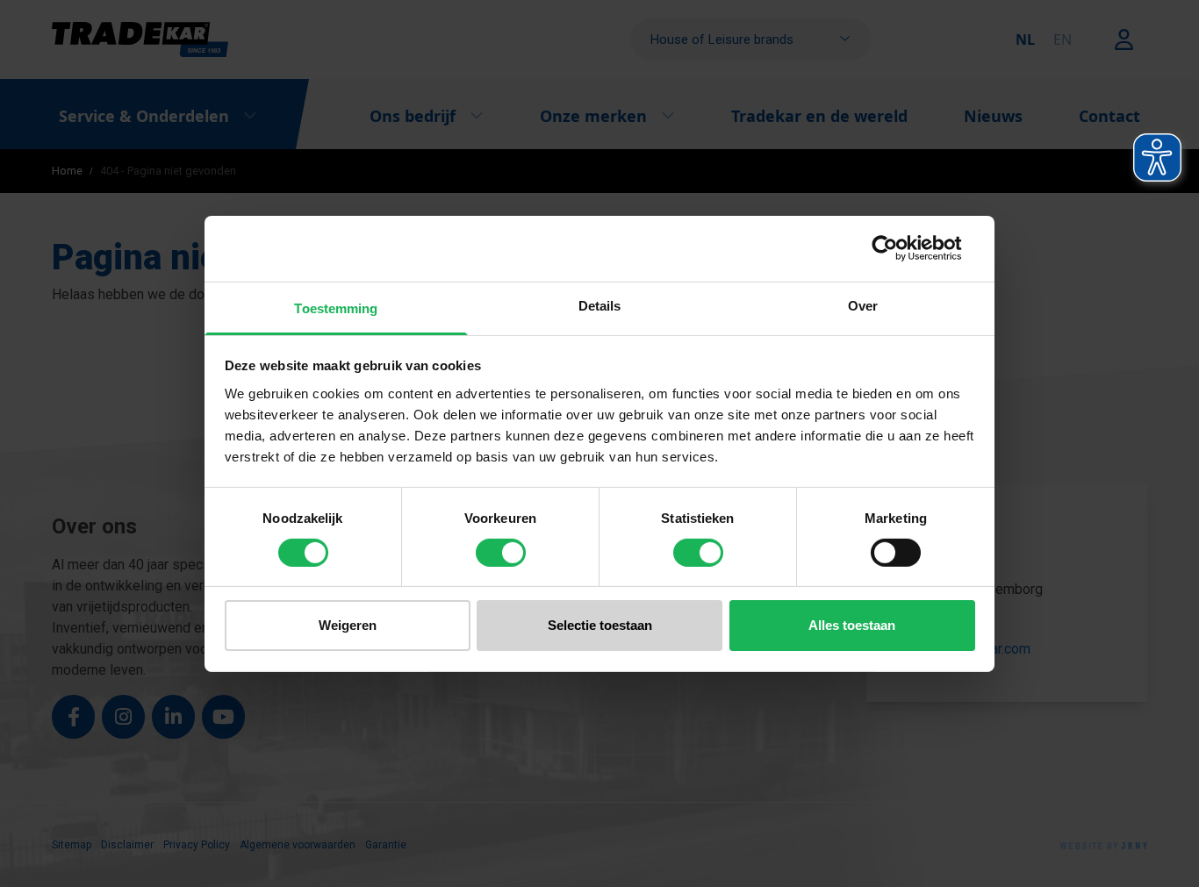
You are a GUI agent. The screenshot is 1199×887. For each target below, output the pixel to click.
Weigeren (348, 625)
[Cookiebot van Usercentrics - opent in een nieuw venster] (898, 248)
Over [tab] (863, 304)
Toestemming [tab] (335, 307)
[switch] (501, 553)
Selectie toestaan (600, 625)
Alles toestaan (851, 625)
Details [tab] (599, 304)
